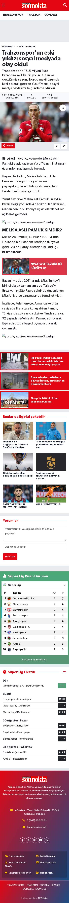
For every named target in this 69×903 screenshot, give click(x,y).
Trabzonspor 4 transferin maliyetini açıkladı (48, 476)
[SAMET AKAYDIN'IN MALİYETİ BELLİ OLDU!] (18, 493)
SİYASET (56, 885)
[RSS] (46, 840)
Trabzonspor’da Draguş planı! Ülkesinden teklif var (50, 445)
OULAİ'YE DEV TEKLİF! (48, 504)
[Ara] (65, 5)
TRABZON (34, 14)
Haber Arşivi (46, 873)
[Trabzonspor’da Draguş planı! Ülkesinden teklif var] (51, 430)
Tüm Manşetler (48, 862)
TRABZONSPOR (13, 14)
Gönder (10, 556)
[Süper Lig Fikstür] (64, 672)
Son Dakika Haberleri (20, 873)
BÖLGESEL (28, 889)
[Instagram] (34, 840)
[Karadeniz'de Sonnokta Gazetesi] (34, 5)
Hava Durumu (17, 856)
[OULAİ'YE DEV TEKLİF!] (51, 493)
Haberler (7, 46)
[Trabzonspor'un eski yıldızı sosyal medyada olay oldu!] (34, 122)
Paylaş (10, 145)
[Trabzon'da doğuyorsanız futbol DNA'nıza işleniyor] (18, 430)
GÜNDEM (50, 14)
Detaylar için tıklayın (34, 659)
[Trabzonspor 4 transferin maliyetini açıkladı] (51, 462)
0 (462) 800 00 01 (37, 820)
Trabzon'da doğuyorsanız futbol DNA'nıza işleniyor (15, 445)
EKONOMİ (41, 889)
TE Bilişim (43, 898)
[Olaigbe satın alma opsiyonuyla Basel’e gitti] (18, 462)
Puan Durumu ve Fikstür (15, 864)
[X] (28, 840)
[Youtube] (40, 840)
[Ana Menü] (3, 5)
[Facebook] (22, 840)
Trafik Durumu (47, 856)
